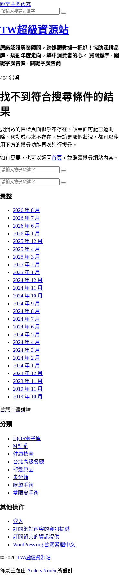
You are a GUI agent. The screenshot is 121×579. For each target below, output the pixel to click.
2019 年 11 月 (28, 389)
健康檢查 (23, 454)
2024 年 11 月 (28, 288)
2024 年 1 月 (26, 365)
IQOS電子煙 (27, 438)
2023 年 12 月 (28, 373)
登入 (18, 521)
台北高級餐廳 (28, 461)
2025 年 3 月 (26, 257)
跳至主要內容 (15, 4)
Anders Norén (41, 570)
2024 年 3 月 (26, 350)
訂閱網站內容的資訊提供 (41, 529)
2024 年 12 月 (28, 280)
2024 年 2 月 (26, 358)
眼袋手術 (23, 485)
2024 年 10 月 (28, 295)
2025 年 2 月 (26, 264)
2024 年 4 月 (26, 342)
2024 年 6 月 (26, 326)
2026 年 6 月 (26, 225)
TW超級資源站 (34, 30)
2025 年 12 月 (28, 241)
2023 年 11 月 (28, 381)
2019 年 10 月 (28, 396)
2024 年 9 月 (26, 303)
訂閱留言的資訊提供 (36, 537)
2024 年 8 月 (26, 311)
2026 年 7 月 (26, 218)
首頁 (57, 158)
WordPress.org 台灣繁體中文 (44, 544)
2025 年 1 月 (26, 272)
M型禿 (20, 446)
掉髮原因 (23, 469)
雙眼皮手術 (26, 492)
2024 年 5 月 (26, 334)
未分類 (20, 477)
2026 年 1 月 (26, 233)
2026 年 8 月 (26, 210)
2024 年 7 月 (26, 319)
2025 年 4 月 (26, 249)
